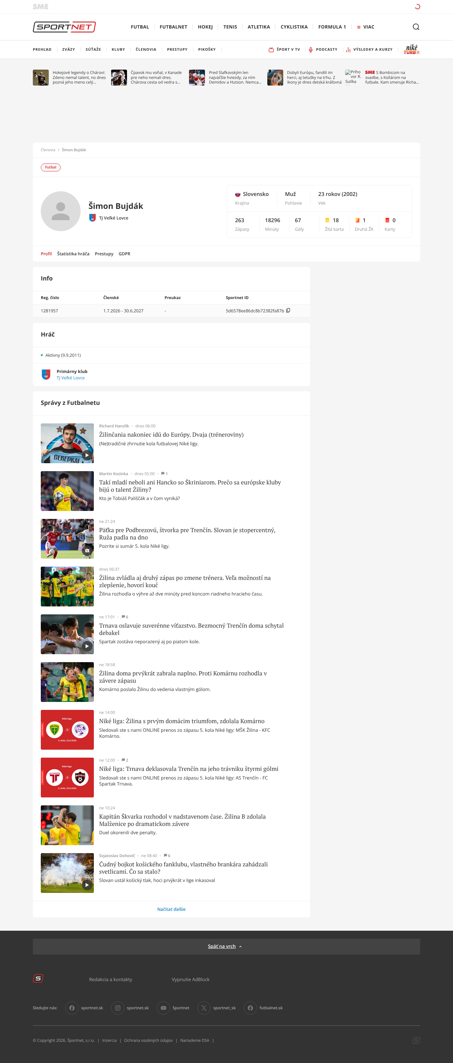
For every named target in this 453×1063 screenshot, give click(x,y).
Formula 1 (332, 27)
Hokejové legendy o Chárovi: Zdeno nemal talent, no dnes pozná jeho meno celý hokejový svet (79, 77)
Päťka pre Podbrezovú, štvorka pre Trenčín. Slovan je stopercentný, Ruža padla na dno (187, 534)
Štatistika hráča (73, 254)
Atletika (259, 27)
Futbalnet (173, 27)
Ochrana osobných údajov (148, 1040)
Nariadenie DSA (195, 1040)
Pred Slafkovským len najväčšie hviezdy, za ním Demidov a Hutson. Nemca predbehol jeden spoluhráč (234, 77)
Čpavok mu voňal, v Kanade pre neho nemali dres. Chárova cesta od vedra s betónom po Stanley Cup (156, 77)
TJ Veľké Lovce (113, 218)
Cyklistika (294, 27)
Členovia (48, 150)
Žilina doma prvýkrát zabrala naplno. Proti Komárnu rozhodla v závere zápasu (183, 677)
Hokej (205, 27)
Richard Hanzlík (114, 426)
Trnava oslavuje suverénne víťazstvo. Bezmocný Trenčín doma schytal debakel (191, 629)
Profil (46, 254)
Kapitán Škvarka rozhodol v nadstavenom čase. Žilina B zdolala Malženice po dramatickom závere (182, 820)
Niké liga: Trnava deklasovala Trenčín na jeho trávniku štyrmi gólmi (189, 769)
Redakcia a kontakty (110, 979)
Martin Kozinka (113, 473)
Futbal (140, 27)
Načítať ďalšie (171, 909)
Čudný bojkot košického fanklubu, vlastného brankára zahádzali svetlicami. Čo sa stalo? (183, 868)
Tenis (230, 27)
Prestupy (104, 254)
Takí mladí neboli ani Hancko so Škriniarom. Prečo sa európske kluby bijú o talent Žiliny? (190, 486)
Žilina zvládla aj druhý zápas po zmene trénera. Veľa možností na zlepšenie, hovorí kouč (185, 581)
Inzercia (109, 1040)
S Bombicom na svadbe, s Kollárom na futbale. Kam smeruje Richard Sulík (392, 77)
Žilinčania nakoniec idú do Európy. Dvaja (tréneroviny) (171, 434)
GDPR (124, 254)
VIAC (368, 27)
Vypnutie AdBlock (191, 979)
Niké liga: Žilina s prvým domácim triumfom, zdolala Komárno (182, 721)
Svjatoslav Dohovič (117, 855)
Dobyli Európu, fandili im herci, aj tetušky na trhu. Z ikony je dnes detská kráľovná (314, 77)
